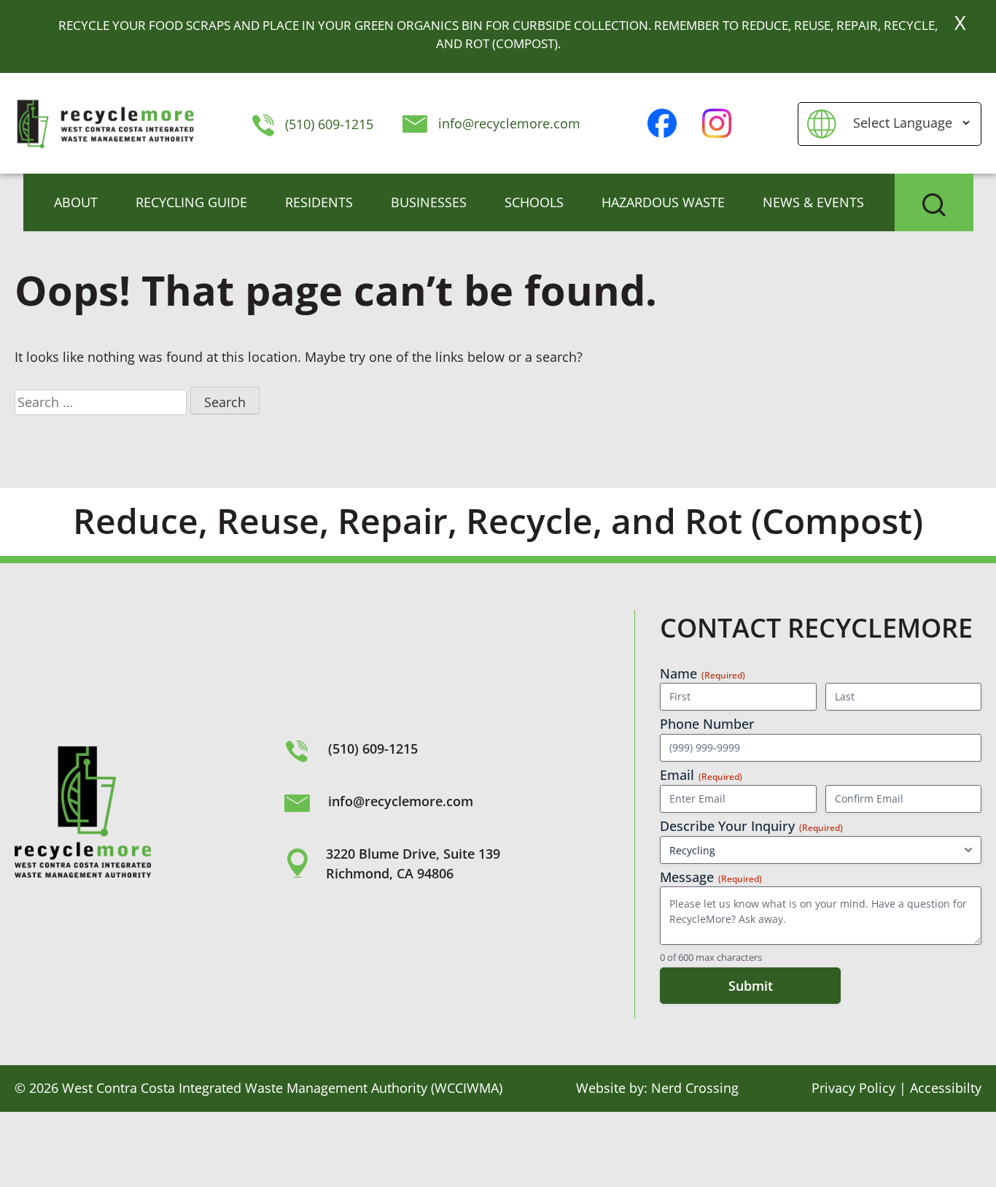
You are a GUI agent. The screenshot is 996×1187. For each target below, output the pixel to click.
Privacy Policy (853, 1088)
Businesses (429, 202)
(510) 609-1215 (327, 124)
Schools (534, 202)
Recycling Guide (191, 202)
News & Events (813, 202)
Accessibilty (945, 1088)
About (76, 202)
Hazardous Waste (663, 202)
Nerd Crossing (695, 1088)
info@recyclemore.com (509, 123)
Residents (319, 202)
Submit (750, 985)
